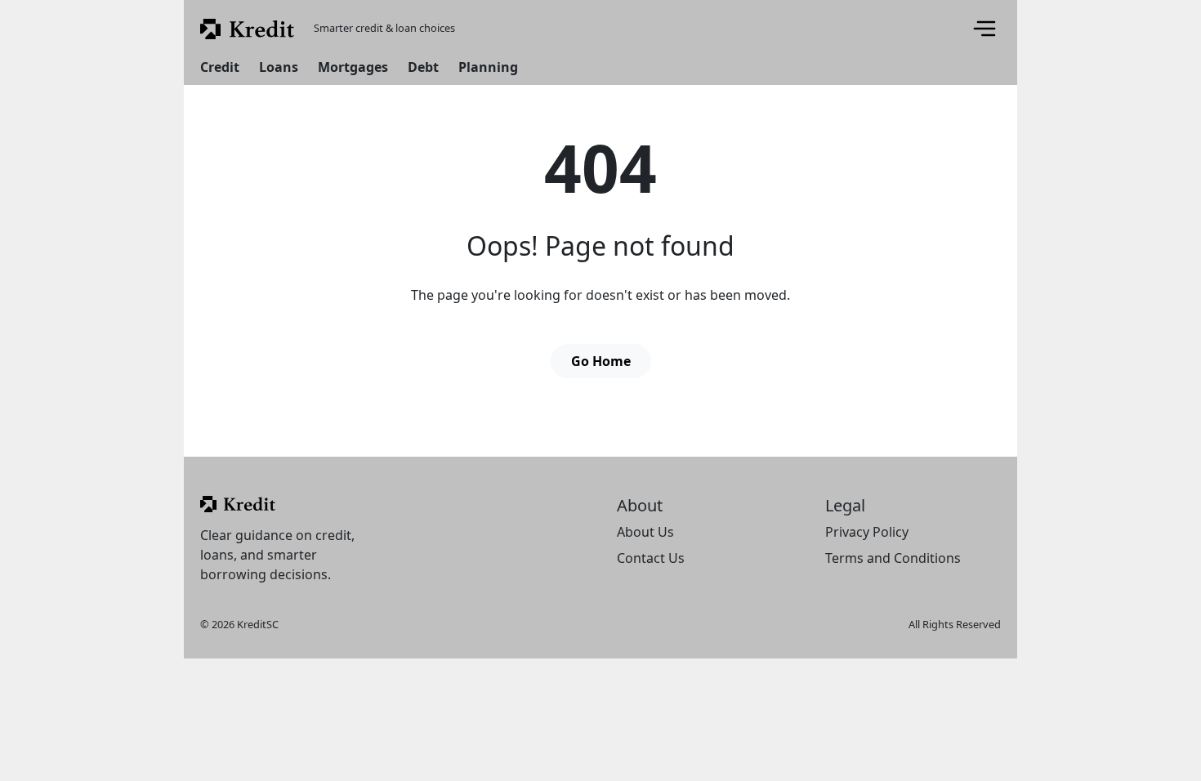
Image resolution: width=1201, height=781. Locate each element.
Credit (219, 67)
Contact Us (651, 558)
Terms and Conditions (893, 558)
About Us (645, 532)
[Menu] (984, 29)
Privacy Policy (867, 532)
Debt (423, 67)
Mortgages (353, 67)
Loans (278, 67)
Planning (488, 67)
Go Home (601, 361)
